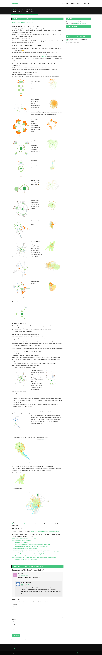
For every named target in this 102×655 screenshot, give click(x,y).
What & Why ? (65, 3)
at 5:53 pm (26, 584)
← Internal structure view (18, 639)
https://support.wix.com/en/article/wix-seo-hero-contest (45, 531)
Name (14, 619)
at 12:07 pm (23, 575)
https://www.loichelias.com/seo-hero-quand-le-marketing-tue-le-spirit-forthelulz (32, 554)
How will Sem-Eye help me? (79, 23)
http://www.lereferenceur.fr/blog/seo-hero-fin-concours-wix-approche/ (30, 546)
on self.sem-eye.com (21, 524)
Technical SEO (86, 3)
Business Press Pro (82, 653)
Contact (15, 646)
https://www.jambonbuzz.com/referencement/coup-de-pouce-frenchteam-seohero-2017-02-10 (35, 552)
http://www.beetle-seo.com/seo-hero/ (21, 540)
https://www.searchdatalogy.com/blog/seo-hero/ (24, 538)
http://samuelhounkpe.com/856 (20, 542)
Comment (14, 604)
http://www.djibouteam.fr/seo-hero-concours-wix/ (24, 559)
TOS (15, 648)
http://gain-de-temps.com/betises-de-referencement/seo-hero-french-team (31, 544)
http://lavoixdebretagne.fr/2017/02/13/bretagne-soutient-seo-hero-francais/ (31, 550)
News (16, 9)
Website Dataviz (75, 3)
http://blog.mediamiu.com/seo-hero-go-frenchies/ (24, 555)
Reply (20, 578)
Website (14, 629)
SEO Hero (44, 56)
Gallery (69, 30)
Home (12, 9)
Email (13, 624)
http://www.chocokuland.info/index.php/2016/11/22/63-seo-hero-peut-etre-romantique (34, 557)
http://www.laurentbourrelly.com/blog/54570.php (24, 548)
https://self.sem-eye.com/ (72, 40)
